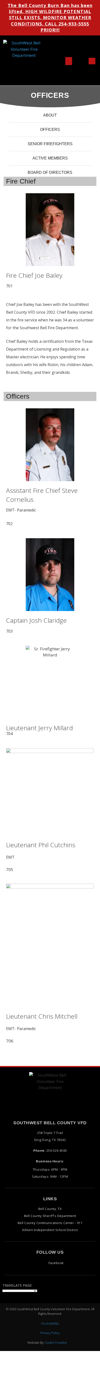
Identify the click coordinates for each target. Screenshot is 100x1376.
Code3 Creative (56, 1342)
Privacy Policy (50, 1333)
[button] (68, 61)
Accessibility (50, 1323)
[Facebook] (92, 61)
